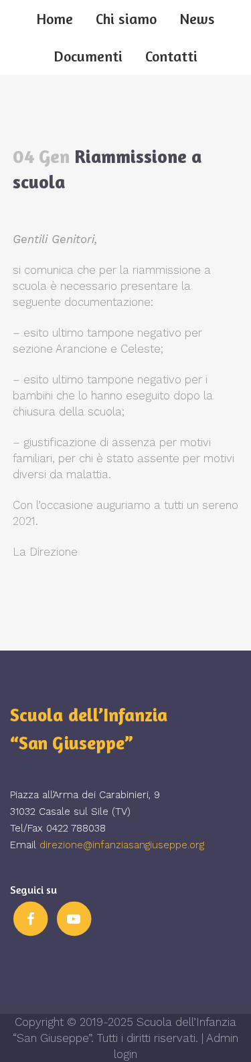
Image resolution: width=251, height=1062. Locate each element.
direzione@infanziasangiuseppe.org (121, 845)
